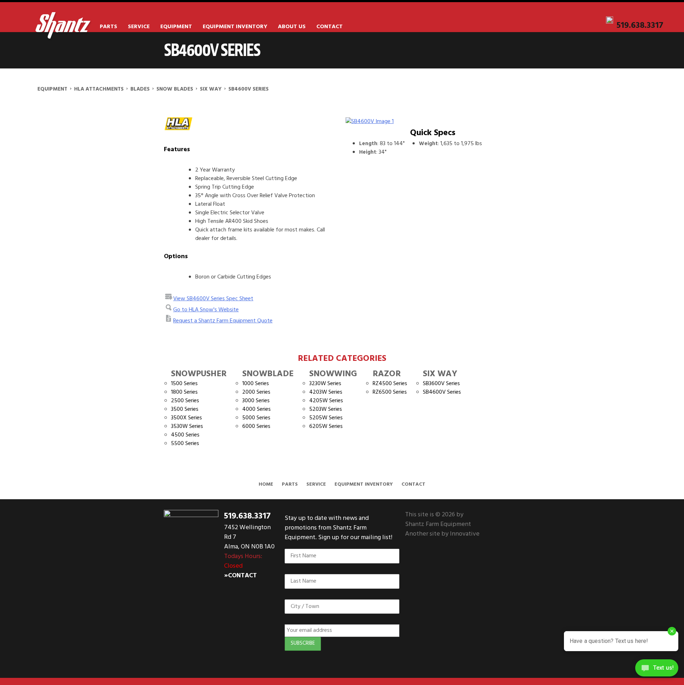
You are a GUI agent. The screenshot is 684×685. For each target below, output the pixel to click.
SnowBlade (268, 374)
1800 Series (184, 392)
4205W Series (326, 400)
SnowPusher (199, 374)
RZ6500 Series (390, 392)
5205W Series (326, 418)
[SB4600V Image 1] (432, 122)
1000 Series (255, 383)
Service (139, 26)
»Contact (240, 576)
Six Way (440, 374)
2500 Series (185, 400)
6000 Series (256, 426)
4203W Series (325, 392)
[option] (432, 122)
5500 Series (185, 443)
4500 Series (185, 435)
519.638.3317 (640, 25)
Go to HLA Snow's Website (206, 310)
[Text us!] (656, 670)
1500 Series (184, 383)
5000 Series (256, 418)
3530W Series (187, 426)
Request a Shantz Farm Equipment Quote (223, 321)
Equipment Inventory (235, 26)
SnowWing (333, 374)
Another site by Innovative (442, 534)
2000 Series (256, 392)
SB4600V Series (442, 392)
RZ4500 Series (390, 383)
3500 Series (184, 409)
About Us (292, 26)
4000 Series (256, 409)
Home (266, 484)
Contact (329, 26)
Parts (108, 26)
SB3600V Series (441, 383)
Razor (387, 374)
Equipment (176, 26)
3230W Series (325, 383)
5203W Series (325, 409)
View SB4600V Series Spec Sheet (213, 298)
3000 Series (256, 400)
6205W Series (326, 426)
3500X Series (186, 418)
